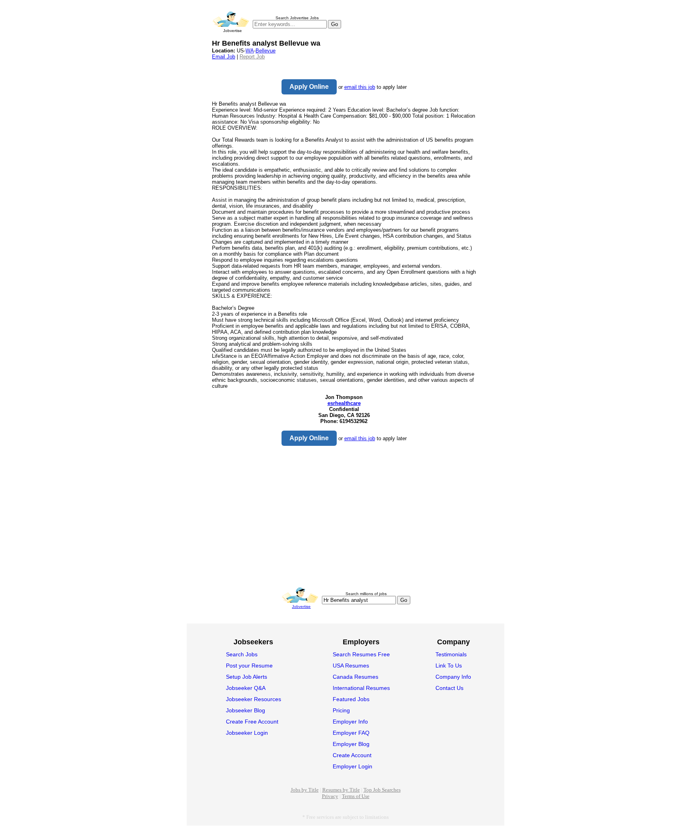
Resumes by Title (341, 790)
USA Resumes (351, 665)
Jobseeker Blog (245, 710)
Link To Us (448, 665)
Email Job (223, 57)
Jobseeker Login (247, 733)
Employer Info (350, 721)
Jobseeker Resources (253, 699)
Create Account (352, 755)
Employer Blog (351, 744)
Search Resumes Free (361, 654)
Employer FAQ (351, 733)
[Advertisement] (344, 517)
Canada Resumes (355, 677)
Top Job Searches (382, 790)
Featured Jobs (351, 699)
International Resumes (361, 688)
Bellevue (266, 51)
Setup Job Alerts (246, 677)
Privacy (330, 796)
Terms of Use (355, 796)
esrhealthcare (344, 403)
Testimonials (451, 654)
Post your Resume (249, 665)
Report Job (252, 57)
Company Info (453, 677)
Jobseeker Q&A (246, 688)
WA (250, 51)
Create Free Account (252, 721)
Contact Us (449, 688)
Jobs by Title (305, 790)
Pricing (341, 710)
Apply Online (309, 86)
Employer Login (352, 766)
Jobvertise (301, 606)
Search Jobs (242, 654)
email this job (359, 87)
